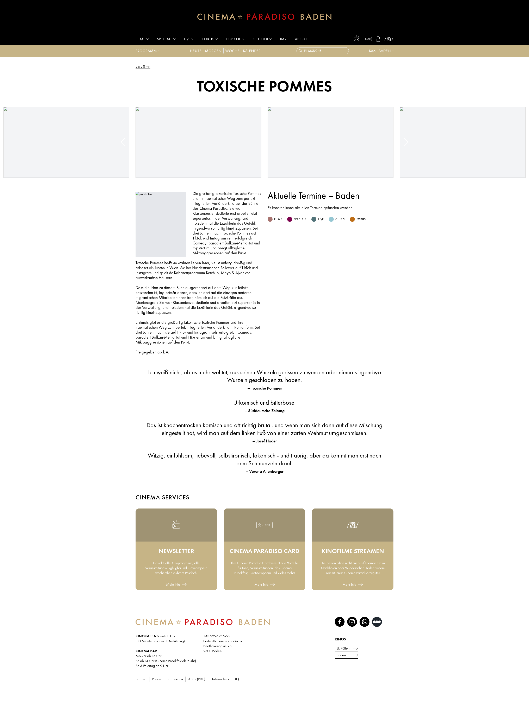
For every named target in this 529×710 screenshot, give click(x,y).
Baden (341, 655)
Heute (195, 50)
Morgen (213, 50)
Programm (146, 50)
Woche (232, 50)
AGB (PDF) (196, 679)
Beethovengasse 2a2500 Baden (217, 648)
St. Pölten (342, 648)
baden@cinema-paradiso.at (223, 641)
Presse (157, 679)
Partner (141, 679)
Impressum (175, 679)
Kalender (252, 50)
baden (385, 50)
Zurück (143, 67)
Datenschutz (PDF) (225, 679)
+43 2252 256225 (216, 636)
